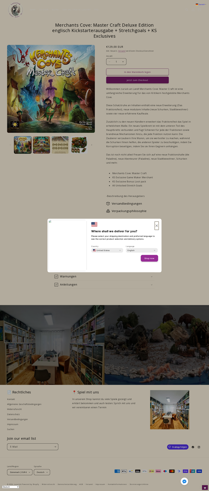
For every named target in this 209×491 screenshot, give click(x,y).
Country (94, 246)
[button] (184, 482)
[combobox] (101, 250)
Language (130, 246)
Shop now (149, 258)
